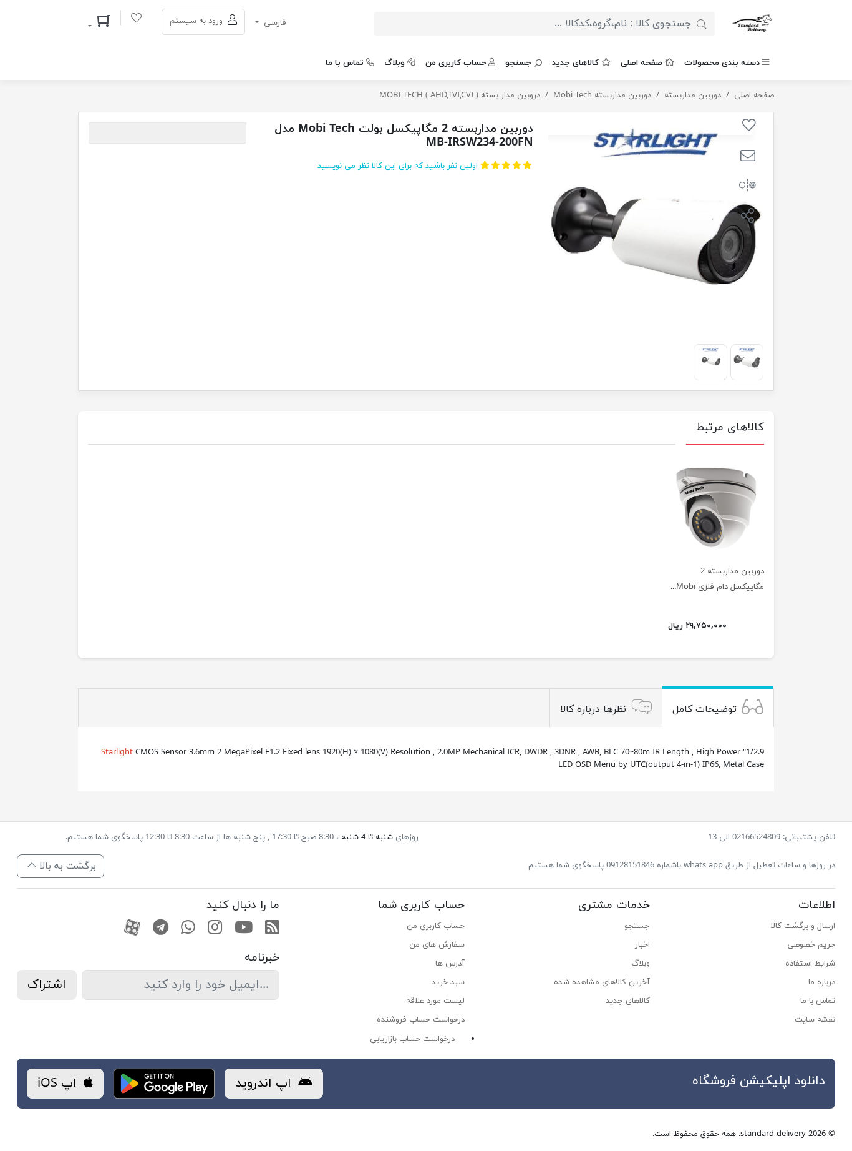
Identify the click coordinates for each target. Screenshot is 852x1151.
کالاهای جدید (575, 63)
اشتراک (46, 985)
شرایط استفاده (810, 963)
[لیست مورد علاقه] (136, 20)
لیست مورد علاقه (435, 1001)
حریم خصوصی (811, 945)
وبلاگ (394, 63)
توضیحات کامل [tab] (704, 709)
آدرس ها (450, 963)
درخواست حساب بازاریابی (412, 1039)
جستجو (518, 63)
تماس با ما (345, 63)
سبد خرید (448, 982)
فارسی (273, 23)
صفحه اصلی (641, 63)
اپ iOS (58, 1083)
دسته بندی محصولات (722, 63)
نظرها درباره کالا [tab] (593, 709)
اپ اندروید (265, 1083)
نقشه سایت (815, 1019)
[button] (747, 157)
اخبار (642, 945)
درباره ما (821, 982)
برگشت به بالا (66, 866)
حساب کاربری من (455, 63)
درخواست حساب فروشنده (421, 1019)
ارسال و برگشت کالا (803, 926)
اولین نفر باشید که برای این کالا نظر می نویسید (397, 166)
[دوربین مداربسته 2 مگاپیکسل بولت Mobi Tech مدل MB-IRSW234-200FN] (746, 360)
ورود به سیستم (197, 21)
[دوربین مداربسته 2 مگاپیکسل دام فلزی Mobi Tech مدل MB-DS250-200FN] (716, 506)
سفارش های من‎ (437, 945)
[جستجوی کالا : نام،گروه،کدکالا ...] (702, 24)
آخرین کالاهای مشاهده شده (602, 982)
